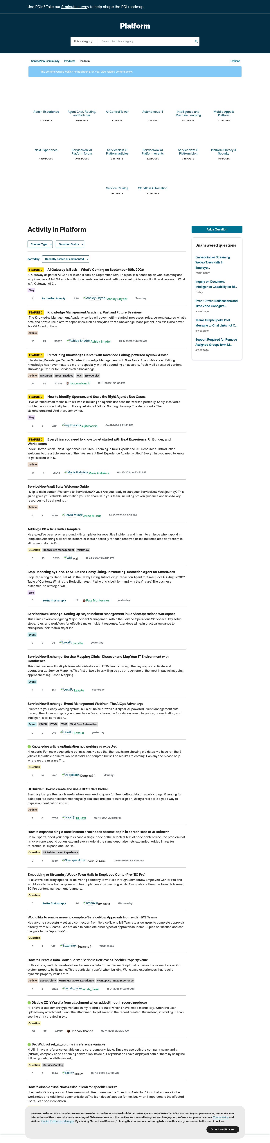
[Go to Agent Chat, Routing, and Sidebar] (82, 99)
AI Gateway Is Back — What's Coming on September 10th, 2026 (95, 269)
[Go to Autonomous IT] (153, 99)
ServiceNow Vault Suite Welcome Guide (58, 486)
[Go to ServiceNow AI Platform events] (153, 137)
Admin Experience (46, 111)
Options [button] (235, 61)
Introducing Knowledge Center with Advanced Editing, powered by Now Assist (107, 355)
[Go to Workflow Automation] (153, 175)
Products (69, 61)
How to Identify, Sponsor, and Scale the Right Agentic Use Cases (96, 397)
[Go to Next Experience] (46, 137)
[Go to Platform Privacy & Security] (224, 137)
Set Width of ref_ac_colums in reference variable (68, 1044)
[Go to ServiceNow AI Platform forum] (82, 137)
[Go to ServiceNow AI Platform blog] (188, 137)
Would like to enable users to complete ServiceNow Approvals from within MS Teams (92, 917)
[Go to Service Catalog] (117, 175)
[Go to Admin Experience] (46, 99)
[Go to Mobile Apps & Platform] (224, 99)
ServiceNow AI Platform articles (117, 151)
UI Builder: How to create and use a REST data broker (68, 789)
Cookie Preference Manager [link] (57, 1121)
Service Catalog (117, 188)
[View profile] (95, 299)
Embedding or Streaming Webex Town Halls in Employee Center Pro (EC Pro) (86, 874)
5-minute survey (75, 6)
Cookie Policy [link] (220, 1117)
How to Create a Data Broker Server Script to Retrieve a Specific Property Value (88, 960)
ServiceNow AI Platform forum (82, 151)
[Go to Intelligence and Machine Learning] (188, 99)
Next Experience (46, 150)
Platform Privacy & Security (223, 151)
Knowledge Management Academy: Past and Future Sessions (94, 312)
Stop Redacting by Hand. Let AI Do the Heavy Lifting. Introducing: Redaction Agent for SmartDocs (101, 572)
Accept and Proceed (222, 1129)
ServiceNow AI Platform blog (188, 151)
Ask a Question (217, 229)
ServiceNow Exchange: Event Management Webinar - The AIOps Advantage (85, 704)
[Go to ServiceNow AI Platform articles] (117, 137)
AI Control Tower (117, 111)
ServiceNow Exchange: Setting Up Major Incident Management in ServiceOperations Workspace (101, 614)
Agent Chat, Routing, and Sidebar (82, 113)
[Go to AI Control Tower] (117, 99)
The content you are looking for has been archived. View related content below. (86, 71)
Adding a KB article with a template (54, 529)
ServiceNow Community (45, 61)
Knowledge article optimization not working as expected (74, 746)
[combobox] (148, 41)
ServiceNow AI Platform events (153, 151)
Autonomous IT (152, 111)
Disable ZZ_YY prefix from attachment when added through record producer (89, 1002)
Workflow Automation (153, 188)
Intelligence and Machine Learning (188, 113)
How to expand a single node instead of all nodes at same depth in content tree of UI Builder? (98, 832)
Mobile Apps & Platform (224, 113)
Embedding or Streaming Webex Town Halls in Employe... (212, 262)
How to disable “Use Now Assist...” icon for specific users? (72, 1087)
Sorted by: (34, 259)
